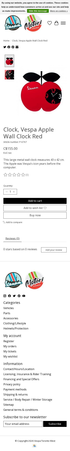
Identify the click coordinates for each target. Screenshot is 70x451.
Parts (6, 313)
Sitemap (8, 405)
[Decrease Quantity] (6, 192)
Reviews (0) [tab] (12, 238)
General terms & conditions (20, 410)
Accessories (10, 318)
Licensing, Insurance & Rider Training (27, 374)
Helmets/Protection (15, 328)
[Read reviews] (14, 175)
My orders (9, 346)
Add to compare (14, 222)
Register (8, 341)
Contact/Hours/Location (18, 369)
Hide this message (38, 11)
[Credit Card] (34, 446)
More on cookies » (59, 11)
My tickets (9, 351)
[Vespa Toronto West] (23, 23)
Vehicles (8, 308)
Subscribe (55, 424)
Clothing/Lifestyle (14, 323)
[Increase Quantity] (14, 192)
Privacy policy (11, 384)
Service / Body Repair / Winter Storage (27, 399)
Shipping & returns (15, 394)
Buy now (35, 215)
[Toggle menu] (63, 23)
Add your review (54, 249)
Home (6, 40)
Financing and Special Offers (21, 379)
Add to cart (35, 201)
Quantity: (8, 185)
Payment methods (15, 389)
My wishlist (10, 356)
